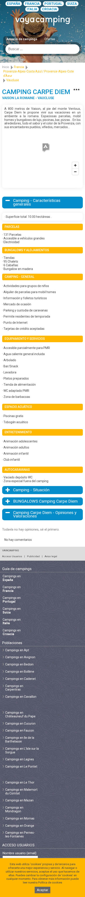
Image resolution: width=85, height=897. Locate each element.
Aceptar (42, 890)
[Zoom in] (75, 165)
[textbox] (42, 49)
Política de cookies (50, 882)
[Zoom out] (75, 171)
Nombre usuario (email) (19, 853)
